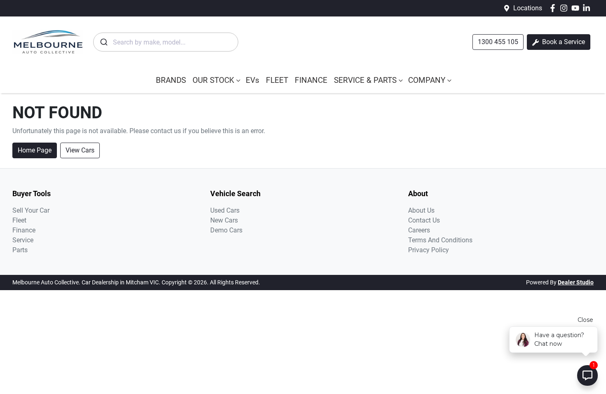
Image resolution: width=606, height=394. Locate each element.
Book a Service (562, 42)
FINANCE (311, 80)
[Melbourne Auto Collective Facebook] (554, 8)
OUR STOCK (213, 80)
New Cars (224, 220)
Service (22, 240)
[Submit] (103, 42)
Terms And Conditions (440, 240)
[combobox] (165, 42)
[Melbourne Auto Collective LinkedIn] (588, 8)
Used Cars (225, 210)
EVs (252, 80)
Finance (23, 230)
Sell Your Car (30, 210)
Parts (20, 250)
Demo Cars (226, 230)
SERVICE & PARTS (365, 80)
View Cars (80, 150)
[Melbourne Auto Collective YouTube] (577, 8)
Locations (527, 8)
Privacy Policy (428, 250)
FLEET (277, 80)
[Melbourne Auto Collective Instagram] (565, 8)
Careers (419, 230)
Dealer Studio (576, 282)
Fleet (19, 220)
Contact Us (424, 220)
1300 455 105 (498, 42)
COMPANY (426, 80)
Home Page (35, 150)
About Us (421, 210)
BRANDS (171, 80)
